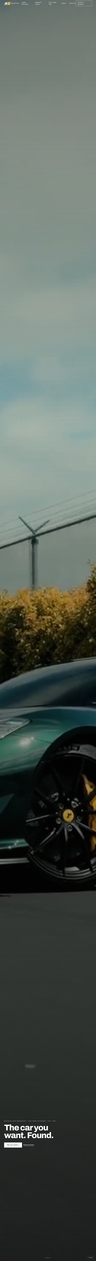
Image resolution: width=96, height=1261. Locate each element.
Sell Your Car (52, 3)
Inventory (15, 3)
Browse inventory (29, 1145)
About (64, 3)
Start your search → (13, 1145)
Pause (91, 1257)
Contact (72, 3)
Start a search (81, 3)
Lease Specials (25, 3)
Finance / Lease (38, 3)
